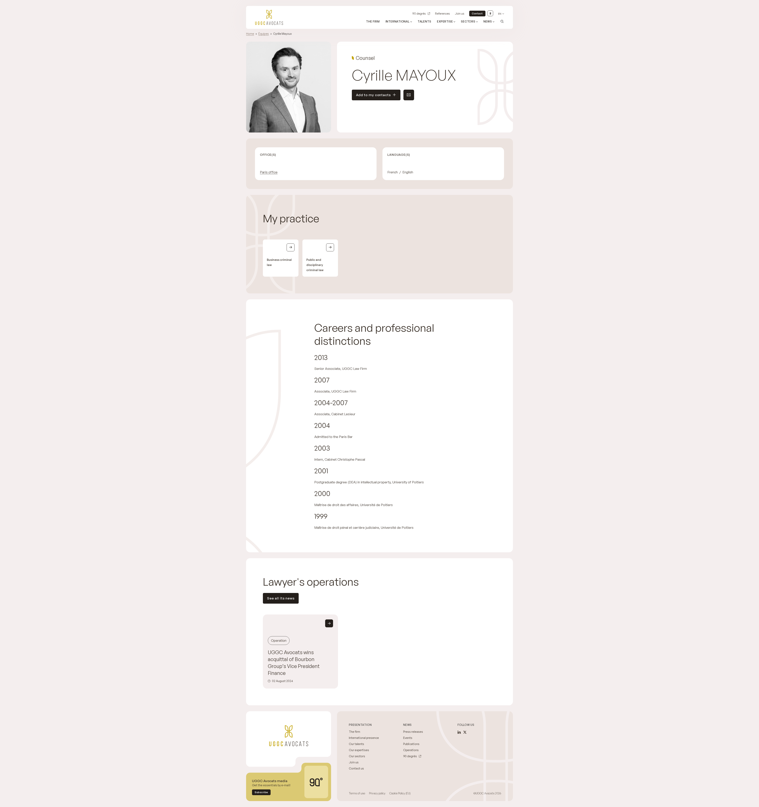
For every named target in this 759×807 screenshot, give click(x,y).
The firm (373, 21)
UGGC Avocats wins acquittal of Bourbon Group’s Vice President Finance (294, 662)
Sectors (468, 21)
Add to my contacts (373, 95)
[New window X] (464, 732)
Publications (411, 744)
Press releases (413, 732)
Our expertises (359, 750)
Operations (411, 750)
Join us (459, 13)
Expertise (445, 21)
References (442, 13)
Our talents (356, 744)
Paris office (269, 172)
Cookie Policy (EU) (400, 793)
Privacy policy (377, 793)
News (487, 21)
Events (407, 738)
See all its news (281, 598)
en (499, 13)
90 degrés (419, 13)
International (398, 21)
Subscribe (261, 792)
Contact (477, 13)
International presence (364, 738)
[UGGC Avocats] (269, 17)
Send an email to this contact (408, 95)
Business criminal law (279, 262)
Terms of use (357, 793)
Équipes (263, 33)
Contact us (356, 768)
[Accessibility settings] (490, 13)
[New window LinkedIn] (459, 732)
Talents (424, 21)
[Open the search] (502, 21)
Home (250, 33)
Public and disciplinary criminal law (315, 265)
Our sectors (357, 756)
